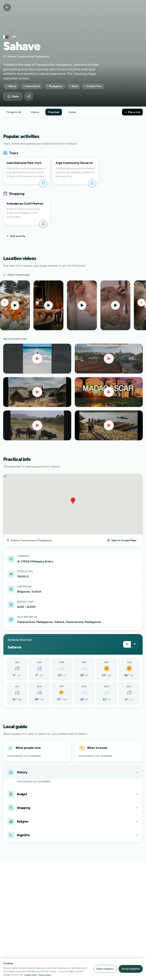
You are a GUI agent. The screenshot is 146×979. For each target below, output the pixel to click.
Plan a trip (133, 112)
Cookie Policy (30, 974)
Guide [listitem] (72, 112)
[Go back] (7, 7)
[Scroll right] (141, 302)
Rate (15, 96)
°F (134, 644)
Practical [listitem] (53, 112)
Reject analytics (105, 968)
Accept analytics (131, 968)
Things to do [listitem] (13, 112)
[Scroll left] (5, 302)
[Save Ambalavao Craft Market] (43, 224)
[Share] (29, 96)
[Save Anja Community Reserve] (92, 183)
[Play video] (37, 359)
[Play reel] (15, 305)
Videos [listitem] (35, 112)
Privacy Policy (44, 974)
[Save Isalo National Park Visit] (43, 183)
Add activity (17, 236)
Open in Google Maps (124, 540)
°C (127, 644)
